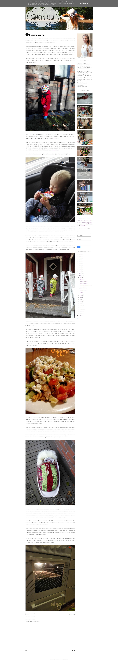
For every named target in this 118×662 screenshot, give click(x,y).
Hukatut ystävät (83, 281)
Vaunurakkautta (83, 288)
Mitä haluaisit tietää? (85, 204)
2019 (80, 267)
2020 (80, 265)
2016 (80, 273)
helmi (81, 311)
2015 (80, 275)
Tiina (57, 150)
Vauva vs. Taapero (83, 283)
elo (80, 299)
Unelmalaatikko (84, 222)
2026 (80, 254)
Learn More (83, 3)
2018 (80, 269)
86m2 (78, 222)
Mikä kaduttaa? (83, 290)
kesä (81, 303)
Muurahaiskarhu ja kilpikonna (85, 181)
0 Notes (27, 614)
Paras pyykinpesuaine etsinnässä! (84, 170)
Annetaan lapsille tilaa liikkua (85, 194)
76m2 (88, 220)
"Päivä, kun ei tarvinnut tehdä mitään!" (85, 159)
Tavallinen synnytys (85, 118)
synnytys (79, 225)
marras (81, 279)
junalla (53, 138)
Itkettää (81, 292)
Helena (53, 150)
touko (81, 305)
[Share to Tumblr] (74, 614)
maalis (81, 309)
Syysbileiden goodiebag (84, 106)
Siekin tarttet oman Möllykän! (84, 132)
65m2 (85, 220)
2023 (80, 260)
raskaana (89, 224)
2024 (80, 258)
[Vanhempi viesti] (74, 650)
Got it (88, 3)
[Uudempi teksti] (72, 650)
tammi (81, 312)
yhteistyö (84, 225)
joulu (81, 277)
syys (81, 297)
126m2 (78, 220)
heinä (81, 301)
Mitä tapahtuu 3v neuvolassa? (84, 148)
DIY (80, 222)
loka (81, 295)
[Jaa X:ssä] (69, 614)
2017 (80, 271)
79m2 (91, 220)
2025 (80, 256)
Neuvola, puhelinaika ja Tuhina (86, 285)
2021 (80, 263)
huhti (81, 307)
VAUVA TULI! (85, 93)
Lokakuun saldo (83, 287)
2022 (80, 262)
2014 (80, 315)
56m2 (82, 220)
